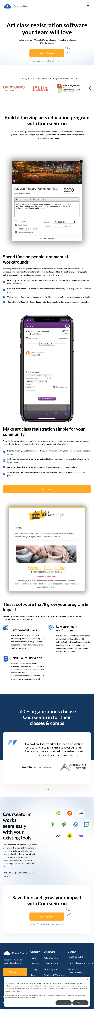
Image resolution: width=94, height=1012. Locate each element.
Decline (80, 1003)
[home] (17, 6)
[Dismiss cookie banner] (87, 979)
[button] (88, 6)
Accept (63, 1003)
